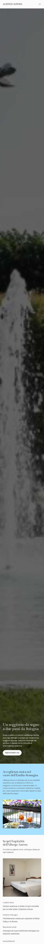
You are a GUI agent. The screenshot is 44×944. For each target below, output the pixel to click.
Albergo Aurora (12, 4)
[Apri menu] (39, 4)
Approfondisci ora (12, 753)
